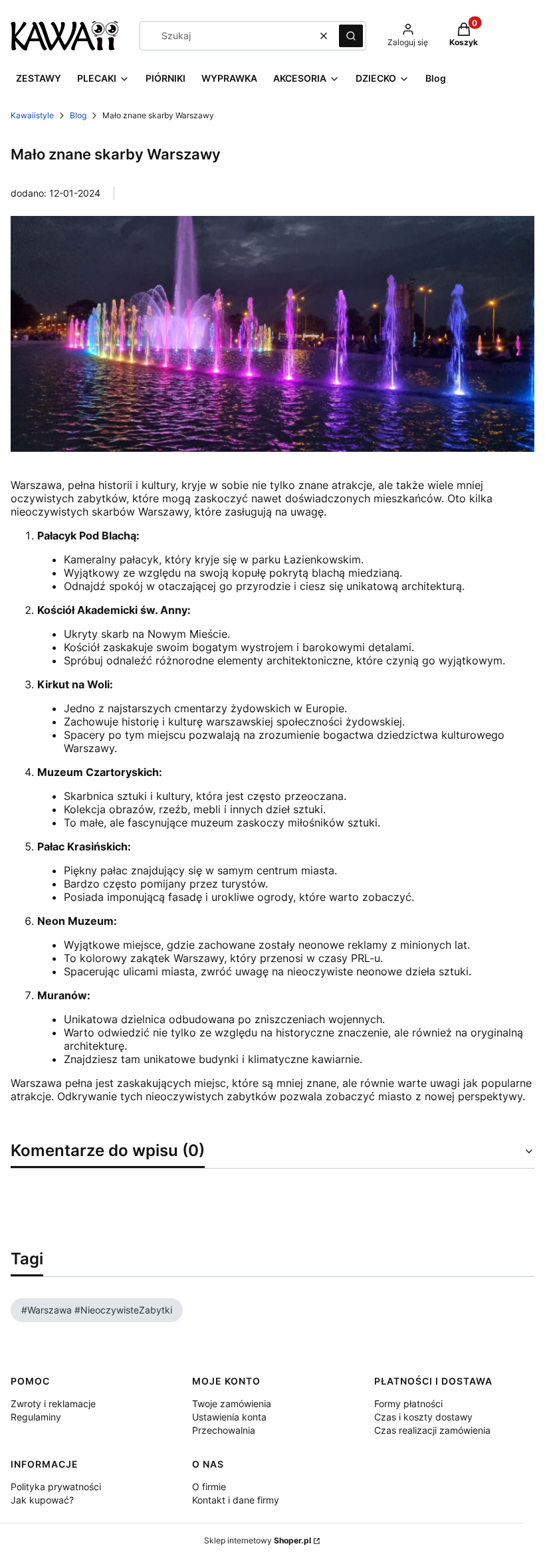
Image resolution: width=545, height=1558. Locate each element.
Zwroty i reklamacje (53, 1403)
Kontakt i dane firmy (235, 1500)
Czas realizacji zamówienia (432, 1430)
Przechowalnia (223, 1430)
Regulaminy (36, 1416)
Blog (78, 115)
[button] (351, 36)
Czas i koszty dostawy (423, 1416)
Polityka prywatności (56, 1486)
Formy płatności (408, 1403)
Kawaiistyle (32, 115)
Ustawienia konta (229, 1416)
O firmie (209, 1486)
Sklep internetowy (257, 1540)
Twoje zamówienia (231, 1403)
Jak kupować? (42, 1500)
